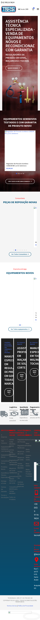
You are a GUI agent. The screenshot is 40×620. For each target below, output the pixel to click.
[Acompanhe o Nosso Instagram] (36, 540)
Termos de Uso (12, 606)
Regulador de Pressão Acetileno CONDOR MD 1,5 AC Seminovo (17, 165)
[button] (7, 152)
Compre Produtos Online (13, 432)
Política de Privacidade (25, 606)
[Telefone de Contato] (36, 492)
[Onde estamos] (36, 559)
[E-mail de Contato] (36, 523)
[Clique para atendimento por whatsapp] (31, 616)
